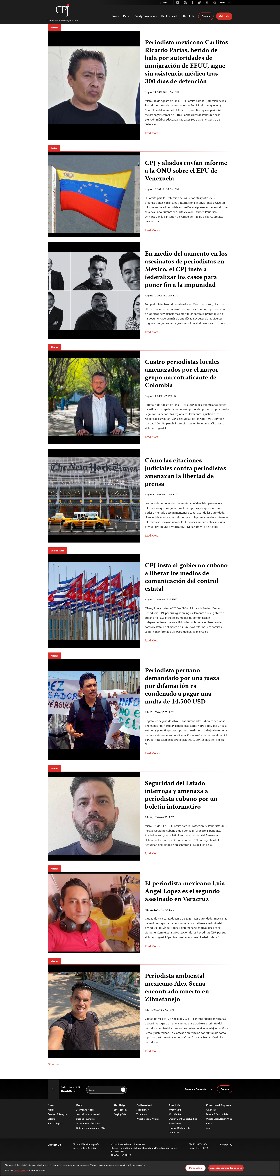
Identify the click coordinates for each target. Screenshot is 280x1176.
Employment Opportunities (183, 1118)
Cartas (54, 148)
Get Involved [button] (169, 16)
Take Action (142, 1114)
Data (79, 1105)
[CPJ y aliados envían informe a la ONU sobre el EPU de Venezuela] (94, 194)
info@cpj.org (226, 1144)
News (51, 1105)
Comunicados (57, 550)
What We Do (175, 1109)
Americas (211, 1109)
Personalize (195, 1168)
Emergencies (120, 1109)
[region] (140, 1168)
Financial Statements (179, 1127)
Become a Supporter (196, 1089)
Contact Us (174, 1132)
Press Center (175, 1123)
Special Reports (56, 1123)
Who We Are (175, 1114)
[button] (229, 2)
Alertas (54, 27)
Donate (206, 16)
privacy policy (20, 1170)
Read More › (152, 133)
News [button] (114, 16)
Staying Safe (120, 1114)
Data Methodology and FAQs (90, 1127)
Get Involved (144, 1105)
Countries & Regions (218, 1105)
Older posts (55, 1064)
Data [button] (126, 16)
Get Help (224, 16)
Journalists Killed (84, 1109)
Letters (51, 1118)
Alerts (51, 1109)
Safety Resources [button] (145, 16)
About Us (174, 1105)
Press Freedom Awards (147, 1118)
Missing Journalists (85, 1118)
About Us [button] (188, 16)
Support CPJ (142, 1109)
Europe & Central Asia (217, 1114)
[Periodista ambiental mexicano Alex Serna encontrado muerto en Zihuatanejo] (94, 1011)
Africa (209, 1123)
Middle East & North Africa (219, 1118)
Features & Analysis (57, 1114)
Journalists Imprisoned (87, 1114)
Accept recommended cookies (226, 1168)
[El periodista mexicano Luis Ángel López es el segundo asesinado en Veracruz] (94, 913)
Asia (208, 1127)
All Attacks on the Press (88, 1123)
